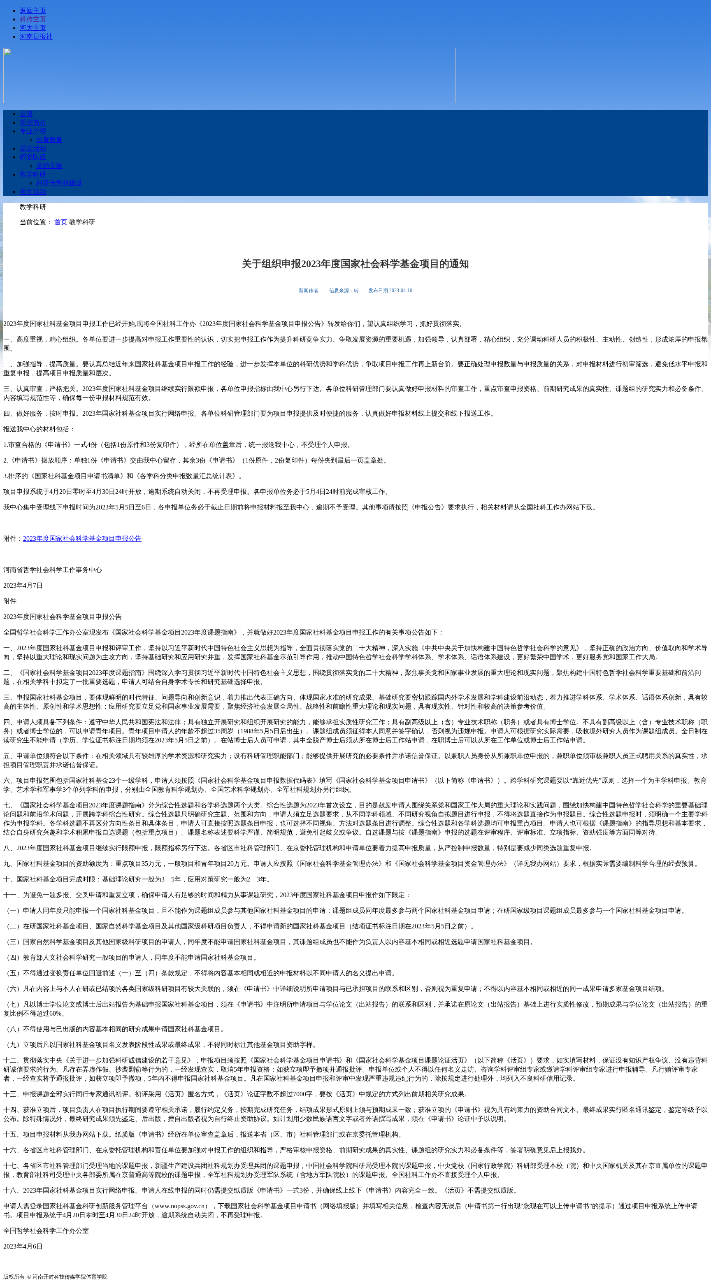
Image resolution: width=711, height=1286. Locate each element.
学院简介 (33, 122)
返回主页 (33, 10)
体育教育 (49, 139)
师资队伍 (33, 156)
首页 (26, 113)
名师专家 (49, 165)
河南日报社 (36, 36)
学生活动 (33, 191)
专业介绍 (33, 131)
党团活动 (33, 148)
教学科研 (33, 174)
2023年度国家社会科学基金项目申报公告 (82, 538)
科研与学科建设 (59, 182)
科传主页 (33, 19)
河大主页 (33, 27)
